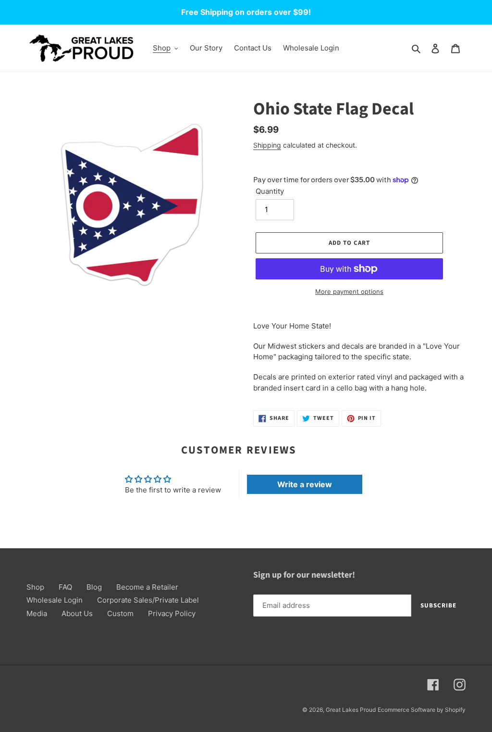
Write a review (304, 484)
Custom (120, 613)
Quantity (270, 191)
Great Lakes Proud (351, 709)
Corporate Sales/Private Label (148, 600)
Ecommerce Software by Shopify (422, 709)
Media (36, 613)
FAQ (65, 587)
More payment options (349, 291)
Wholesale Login (54, 600)
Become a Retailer (147, 587)
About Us (77, 613)
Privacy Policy (172, 613)
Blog (94, 587)
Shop (35, 587)
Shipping (267, 145)
